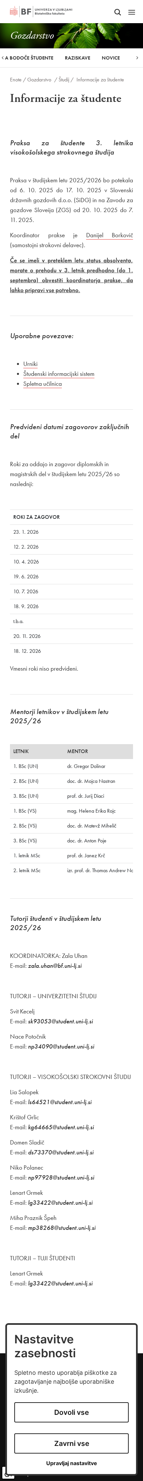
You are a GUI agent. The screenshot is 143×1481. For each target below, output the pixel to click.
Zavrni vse (71, 1443)
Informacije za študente (100, 79)
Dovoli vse (71, 1412)
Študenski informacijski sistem (58, 374)
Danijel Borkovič (109, 235)
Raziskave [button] (77, 58)
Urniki (30, 364)
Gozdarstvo (39, 79)
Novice (111, 58)
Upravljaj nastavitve (71, 1463)
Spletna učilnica (42, 384)
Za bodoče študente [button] (27, 58)
